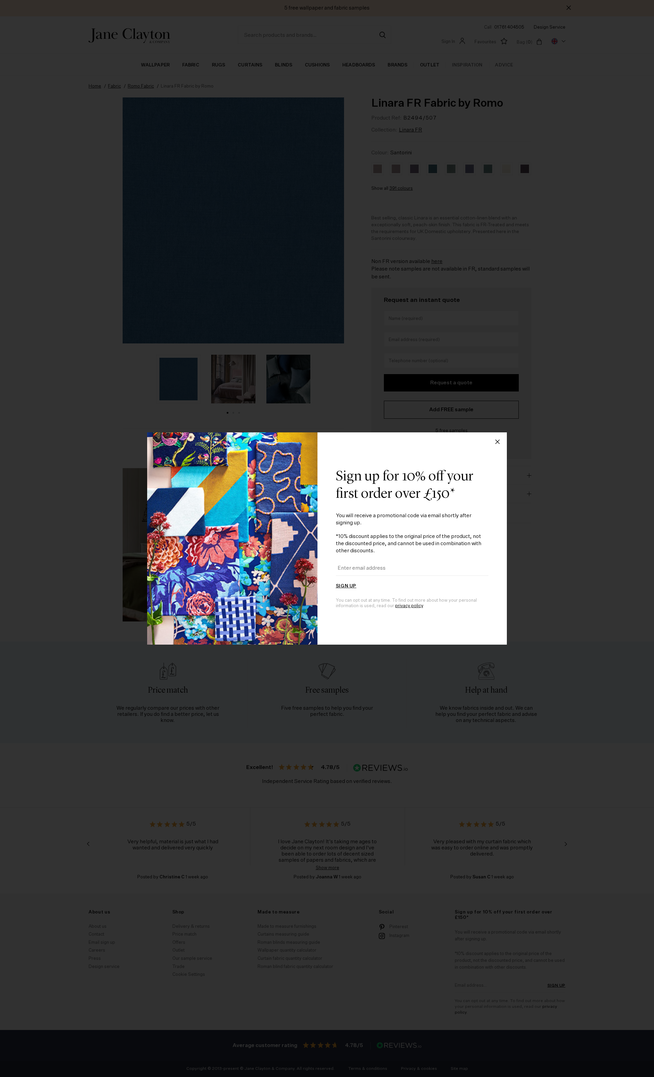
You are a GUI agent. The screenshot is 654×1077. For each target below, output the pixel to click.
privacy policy (409, 606)
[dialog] (327, 538)
